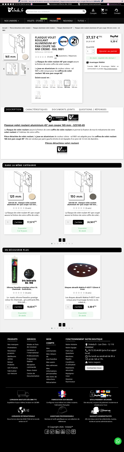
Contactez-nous (94, 368)
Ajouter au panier (108, 51)
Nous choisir (32, 370)
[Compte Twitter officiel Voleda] (52, 431)
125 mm (45, 87)
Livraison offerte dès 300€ (59, 4)
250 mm (38, 87)
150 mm (60, 87)
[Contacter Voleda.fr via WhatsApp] (118, 441)
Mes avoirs (50, 362)
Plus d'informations (110, 69)
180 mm (74, 87)
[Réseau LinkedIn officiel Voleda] (57, 431)
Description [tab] (13, 109)
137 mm (52, 87)
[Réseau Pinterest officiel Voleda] (73, 431)
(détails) (97, 1)
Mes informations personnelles (51, 371)
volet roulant (10, 132)
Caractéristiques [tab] (37, 109)
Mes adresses (51, 365)
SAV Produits (13, 368)
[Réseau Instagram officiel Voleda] (68, 431)
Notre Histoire (71, 344)
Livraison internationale (89, 4)
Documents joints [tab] (63, 109)
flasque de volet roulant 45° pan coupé (55, 61)
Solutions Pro (114, 4)
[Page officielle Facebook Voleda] (46, 431)
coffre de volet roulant (61, 129)
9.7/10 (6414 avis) (16, 4)
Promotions (12, 347)
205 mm (38, 98)
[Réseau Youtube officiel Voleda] (62, 431)
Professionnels (33, 356)
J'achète (18, 222)
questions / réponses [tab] (93, 109)
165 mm (67, 87)
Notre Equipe (71, 347)
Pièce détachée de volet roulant (19, 136)
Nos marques (13, 344)
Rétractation (51, 382)
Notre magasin (93, 362)
